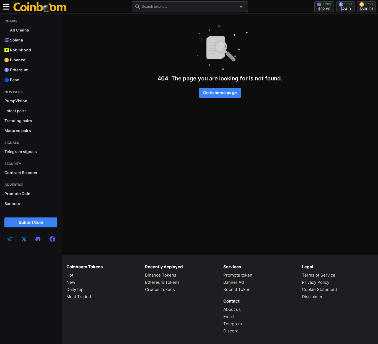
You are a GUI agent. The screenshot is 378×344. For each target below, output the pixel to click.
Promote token (237, 275)
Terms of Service (318, 275)
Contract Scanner (21, 172)
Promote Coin (17, 193)
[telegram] (9, 239)
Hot (69, 275)
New (70, 282)
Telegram (232, 323)
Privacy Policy (315, 282)
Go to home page (220, 92)
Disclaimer (312, 296)
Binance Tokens (160, 275)
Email (228, 316)
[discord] (38, 239)
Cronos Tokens (160, 289)
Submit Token (236, 289)
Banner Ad (233, 282)
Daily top (75, 289)
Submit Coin (31, 222)
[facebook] (52, 239)
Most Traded (78, 296)
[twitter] (24, 239)
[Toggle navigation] (6, 7)
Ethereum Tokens (162, 282)
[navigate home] (39, 6)
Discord (231, 331)
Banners (12, 203)
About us (232, 309)
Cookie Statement (319, 289)
